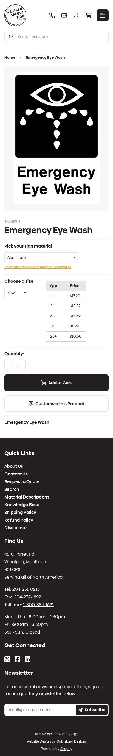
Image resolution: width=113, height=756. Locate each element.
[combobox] (61, 37)
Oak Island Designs (71, 741)
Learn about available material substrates (37, 267)
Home (9, 57)
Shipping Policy (20, 512)
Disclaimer (15, 528)
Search (11, 489)
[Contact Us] (64, 15)
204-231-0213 (26, 589)
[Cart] (88, 15)
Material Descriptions (26, 497)
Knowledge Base (21, 505)
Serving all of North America (33, 577)
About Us (13, 466)
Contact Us (16, 474)
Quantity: (14, 354)
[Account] (76, 15)
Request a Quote (22, 482)
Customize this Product (59, 404)
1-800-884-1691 (38, 604)
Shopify (66, 749)
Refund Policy (18, 520)
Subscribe (95, 710)
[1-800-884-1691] (52, 15)
